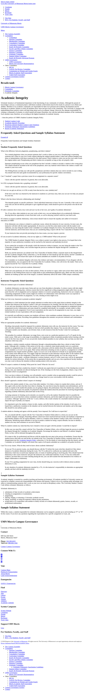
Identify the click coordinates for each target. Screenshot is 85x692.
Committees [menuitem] (9, 36)
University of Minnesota (20, 641)
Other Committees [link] (11, 65)
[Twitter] (42, 556)
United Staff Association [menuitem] (17, 75)
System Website (6, 611)
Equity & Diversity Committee (19, 658)
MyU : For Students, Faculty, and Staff (17, 638)
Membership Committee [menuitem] (17, 41)
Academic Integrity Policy (27, 440)
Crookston (8, 7)
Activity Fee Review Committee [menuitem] (19, 69)
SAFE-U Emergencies (8, 583)
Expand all (4, 137)
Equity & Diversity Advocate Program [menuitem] (21, 58)
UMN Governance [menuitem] (11, 60)
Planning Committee (15, 663)
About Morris (5, 574)
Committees (9, 89)
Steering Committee (15, 650)
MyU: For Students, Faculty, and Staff (17, 20)
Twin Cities (9, 14)
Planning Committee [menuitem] (15, 52)
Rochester (8, 13)
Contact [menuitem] (7, 78)
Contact (7, 689)
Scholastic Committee (12, 91)
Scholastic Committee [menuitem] (16, 54)
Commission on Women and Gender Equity (23, 682)
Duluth (7, 9)
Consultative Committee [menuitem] (17, 43)
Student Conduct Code (12, 121)
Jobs (2, 593)
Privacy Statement (6, 643)
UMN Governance (11, 673)
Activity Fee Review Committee (19, 680)
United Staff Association (17, 686)
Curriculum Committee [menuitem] (16, 45)
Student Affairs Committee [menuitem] (18, 56)
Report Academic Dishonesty (14, 128)
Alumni (3, 599)
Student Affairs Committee (18, 669)
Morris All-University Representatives (21, 674)
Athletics (4, 601)
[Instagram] (42, 560)
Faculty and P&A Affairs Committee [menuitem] (21, 49)
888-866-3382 (13, 543)
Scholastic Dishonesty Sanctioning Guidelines (20, 127)
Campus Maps (5, 570)
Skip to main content (7, 2)
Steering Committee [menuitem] (15, 39)
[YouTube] (42, 558)
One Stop (8, 18)
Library (3, 595)
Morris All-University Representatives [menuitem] (21, 63)
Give (2, 628)
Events (3, 597)
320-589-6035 (11, 541)
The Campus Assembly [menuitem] (12, 34)
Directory (4, 591)
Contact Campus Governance (10, 546)
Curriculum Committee (16, 656)
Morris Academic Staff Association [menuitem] (20, 73)
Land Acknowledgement (9, 575)
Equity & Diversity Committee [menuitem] (19, 47)
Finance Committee (15, 661)
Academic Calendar (7, 603)
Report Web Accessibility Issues (20, 643)
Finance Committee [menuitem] (15, 50)
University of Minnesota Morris (11, 23)
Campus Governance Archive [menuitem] (14, 76)
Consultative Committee (17, 654)
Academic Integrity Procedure (15, 123)
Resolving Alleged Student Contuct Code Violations (22, 125)
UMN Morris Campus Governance (12, 27)
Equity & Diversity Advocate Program (21, 671)
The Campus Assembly (12, 647)
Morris (7, 11)
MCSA (11, 678)
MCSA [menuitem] (11, 67)
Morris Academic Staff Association (20, 684)
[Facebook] (42, 554)
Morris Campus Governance (14, 87)
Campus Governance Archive (14, 687)
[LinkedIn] (42, 562)
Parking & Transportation (9, 572)
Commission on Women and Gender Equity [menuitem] (23, 71)
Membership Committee (17, 652)
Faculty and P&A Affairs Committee (21, 660)
